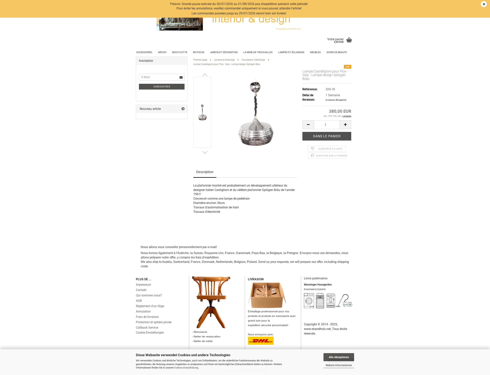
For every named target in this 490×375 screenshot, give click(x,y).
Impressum (143, 284)
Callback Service (147, 327)
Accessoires (144, 52)
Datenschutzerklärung (186, 367)
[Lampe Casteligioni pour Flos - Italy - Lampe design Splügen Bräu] (255, 112)
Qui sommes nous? (149, 295)
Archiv (162, 52)
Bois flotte (179, 52)
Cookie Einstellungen (150, 332)
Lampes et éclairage (291, 52)
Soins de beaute (337, 52)
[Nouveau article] (183, 109)
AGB (139, 301)
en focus (198, 52)
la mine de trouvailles (258, 52)
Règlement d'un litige (150, 306)
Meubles (315, 52)
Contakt (141, 290)
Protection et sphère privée (154, 322)
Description (204, 172)
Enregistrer (162, 86)
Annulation (143, 311)
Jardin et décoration (224, 52)
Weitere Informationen (339, 365)
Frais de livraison (147, 317)
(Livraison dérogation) (336, 100)
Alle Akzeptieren (339, 357)
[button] (205, 75)
